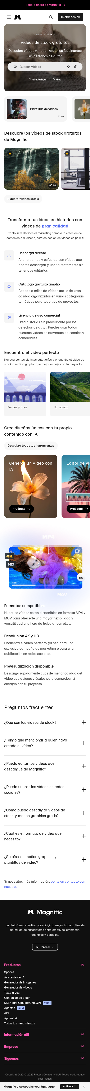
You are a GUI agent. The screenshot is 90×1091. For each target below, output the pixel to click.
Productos (12, 964)
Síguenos (11, 1058)
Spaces (9, 972)
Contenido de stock (17, 998)
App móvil (11, 1018)
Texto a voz (12, 993)
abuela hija (39, 79)
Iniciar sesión (70, 17)
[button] (45, 947)
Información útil (16, 1034)
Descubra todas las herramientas (31, 445)
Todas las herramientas (19, 1023)
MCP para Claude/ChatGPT (27, 1003)
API (6, 1013)
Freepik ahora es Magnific (43, 5)
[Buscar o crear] (51, 17)
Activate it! (69, 1086)
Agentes (14, 1008)
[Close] (83, 1086)
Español (45, 947)
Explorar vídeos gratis (23, 199)
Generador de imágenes (20, 982)
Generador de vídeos (18, 987)
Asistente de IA (14, 977)
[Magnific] (45, 913)
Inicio (39, 34)
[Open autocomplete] (13, 66)
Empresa (11, 1046)
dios (58, 79)
